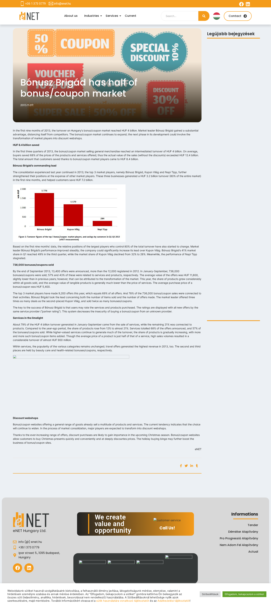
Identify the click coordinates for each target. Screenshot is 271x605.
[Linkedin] (248, 4)
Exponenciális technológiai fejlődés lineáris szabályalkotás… (232, 167)
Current (130, 16)
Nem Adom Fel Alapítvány (239, 545)
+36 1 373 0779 (35, 3)
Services (112, 16)
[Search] (203, 16)
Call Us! (167, 528)
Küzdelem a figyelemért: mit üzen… (232, 232)
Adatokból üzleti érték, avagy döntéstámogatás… (228, 243)
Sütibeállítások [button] (210, 594)
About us (71, 16)
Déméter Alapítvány (243, 532)
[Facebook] (241, 4)
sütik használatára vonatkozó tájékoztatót (122, 600)
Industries (91, 16)
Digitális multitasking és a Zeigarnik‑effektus (226, 101)
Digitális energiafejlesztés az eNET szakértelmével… (231, 308)
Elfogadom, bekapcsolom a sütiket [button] (244, 594)
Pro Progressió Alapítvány (239, 538)
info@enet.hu (62, 3)
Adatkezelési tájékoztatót (173, 600)
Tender (253, 525)
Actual (253, 551)
